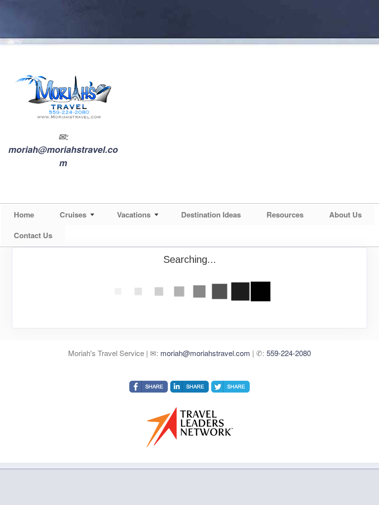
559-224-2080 (288, 353)
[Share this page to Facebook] (148, 387)
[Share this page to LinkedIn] (189, 387)
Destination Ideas (211, 214)
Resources (284, 214)
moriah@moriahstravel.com (63, 156)
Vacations (134, 214)
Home (24, 214)
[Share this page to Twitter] (230, 387)
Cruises (73, 214)
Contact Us (33, 235)
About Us (345, 214)
